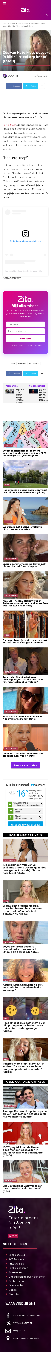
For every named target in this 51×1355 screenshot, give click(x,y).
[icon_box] (23, 1315)
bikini (13, 363)
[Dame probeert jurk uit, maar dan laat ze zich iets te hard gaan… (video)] (25, 624)
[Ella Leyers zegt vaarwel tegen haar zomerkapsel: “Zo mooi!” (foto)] (25, 1171)
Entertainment (23, 23)
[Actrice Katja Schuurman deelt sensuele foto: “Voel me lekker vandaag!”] (25, 970)
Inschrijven (25, 338)
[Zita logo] (25, 9)
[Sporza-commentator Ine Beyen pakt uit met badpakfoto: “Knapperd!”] (25, 548)
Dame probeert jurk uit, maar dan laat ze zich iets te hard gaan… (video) (25, 641)
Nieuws (12, 23)
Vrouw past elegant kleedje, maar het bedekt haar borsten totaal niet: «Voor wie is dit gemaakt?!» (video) (22, 909)
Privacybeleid (16, 1263)
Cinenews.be (16, 1285)
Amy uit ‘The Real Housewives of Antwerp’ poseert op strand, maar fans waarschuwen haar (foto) (25, 603)
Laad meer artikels (24, 765)
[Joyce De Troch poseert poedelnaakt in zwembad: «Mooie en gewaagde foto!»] (25, 932)
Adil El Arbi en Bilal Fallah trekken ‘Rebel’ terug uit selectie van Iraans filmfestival (20, 396)
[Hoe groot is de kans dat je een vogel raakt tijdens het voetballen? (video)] (25, 474)
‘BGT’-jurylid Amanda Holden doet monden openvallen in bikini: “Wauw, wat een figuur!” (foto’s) (23, 1151)
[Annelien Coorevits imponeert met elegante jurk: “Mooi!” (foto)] (25, 737)
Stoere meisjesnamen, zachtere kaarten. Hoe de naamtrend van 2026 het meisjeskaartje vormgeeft (24, 453)
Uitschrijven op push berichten (27, 1276)
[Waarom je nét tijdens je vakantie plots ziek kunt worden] (25, 511)
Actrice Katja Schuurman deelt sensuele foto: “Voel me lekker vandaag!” (23, 987)
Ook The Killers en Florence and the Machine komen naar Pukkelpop (43, 395)
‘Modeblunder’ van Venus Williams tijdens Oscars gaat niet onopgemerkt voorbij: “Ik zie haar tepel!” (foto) (24, 868)
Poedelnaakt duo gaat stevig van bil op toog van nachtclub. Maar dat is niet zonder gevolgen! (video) (24, 1026)
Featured (22, 363)
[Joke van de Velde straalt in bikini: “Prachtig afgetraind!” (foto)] (25, 700)
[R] (5, 76)
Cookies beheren (18, 1268)
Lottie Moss (9, 125)
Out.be (13, 1289)
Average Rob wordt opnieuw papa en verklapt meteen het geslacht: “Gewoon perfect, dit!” (25, 1114)
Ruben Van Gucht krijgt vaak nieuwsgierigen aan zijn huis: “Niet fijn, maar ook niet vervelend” (23, 679)
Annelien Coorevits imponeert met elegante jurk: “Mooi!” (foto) (23, 754)
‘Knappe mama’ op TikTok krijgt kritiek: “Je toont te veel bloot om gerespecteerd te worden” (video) (23, 1067)
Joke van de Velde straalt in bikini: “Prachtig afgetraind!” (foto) (23, 717)
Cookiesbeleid (17, 1254)
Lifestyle (8, 445)
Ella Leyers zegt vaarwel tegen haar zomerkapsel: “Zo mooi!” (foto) (22, 1188)
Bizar (6, 901)
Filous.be (14, 1294)
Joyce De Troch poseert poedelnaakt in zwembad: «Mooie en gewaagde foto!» (21, 949)
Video (7, 485)
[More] (42, 86)
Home (5, 23)
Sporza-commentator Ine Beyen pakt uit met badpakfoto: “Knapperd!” (24, 565)
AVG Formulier (17, 1259)
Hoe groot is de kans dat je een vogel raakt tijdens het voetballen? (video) (25, 491)
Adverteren (15, 1272)
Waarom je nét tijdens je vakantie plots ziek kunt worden (23, 528)
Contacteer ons (18, 1281)
